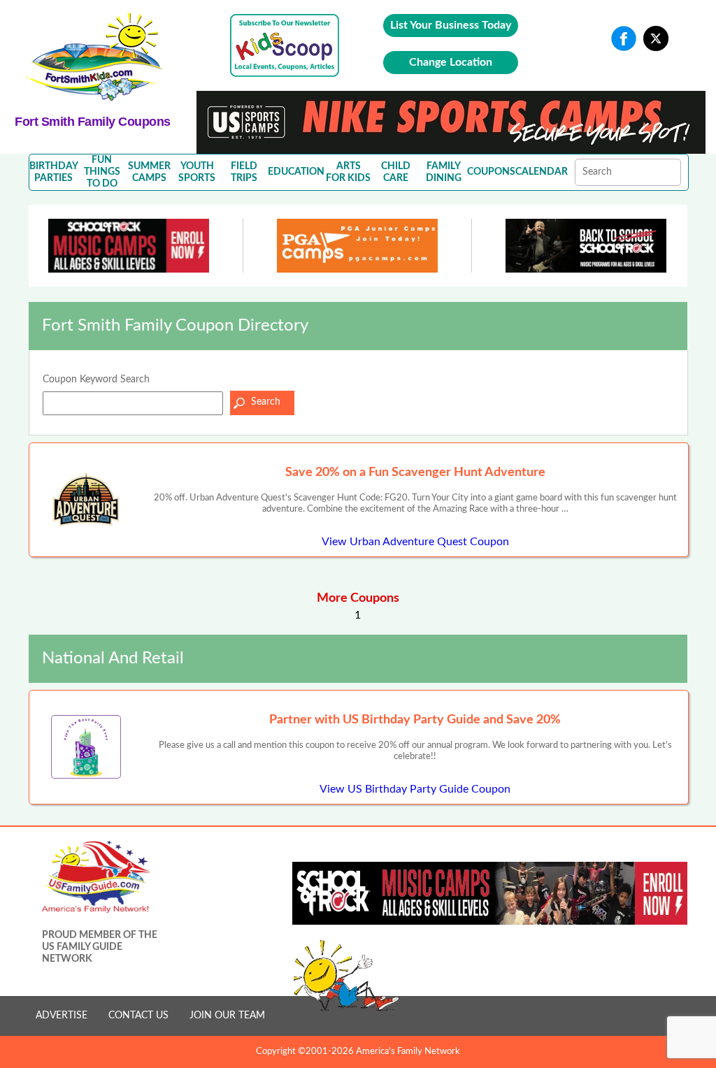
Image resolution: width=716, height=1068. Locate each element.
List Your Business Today (450, 25)
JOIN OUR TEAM (227, 1015)
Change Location (450, 62)
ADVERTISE (61, 1015)
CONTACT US (138, 1015)
